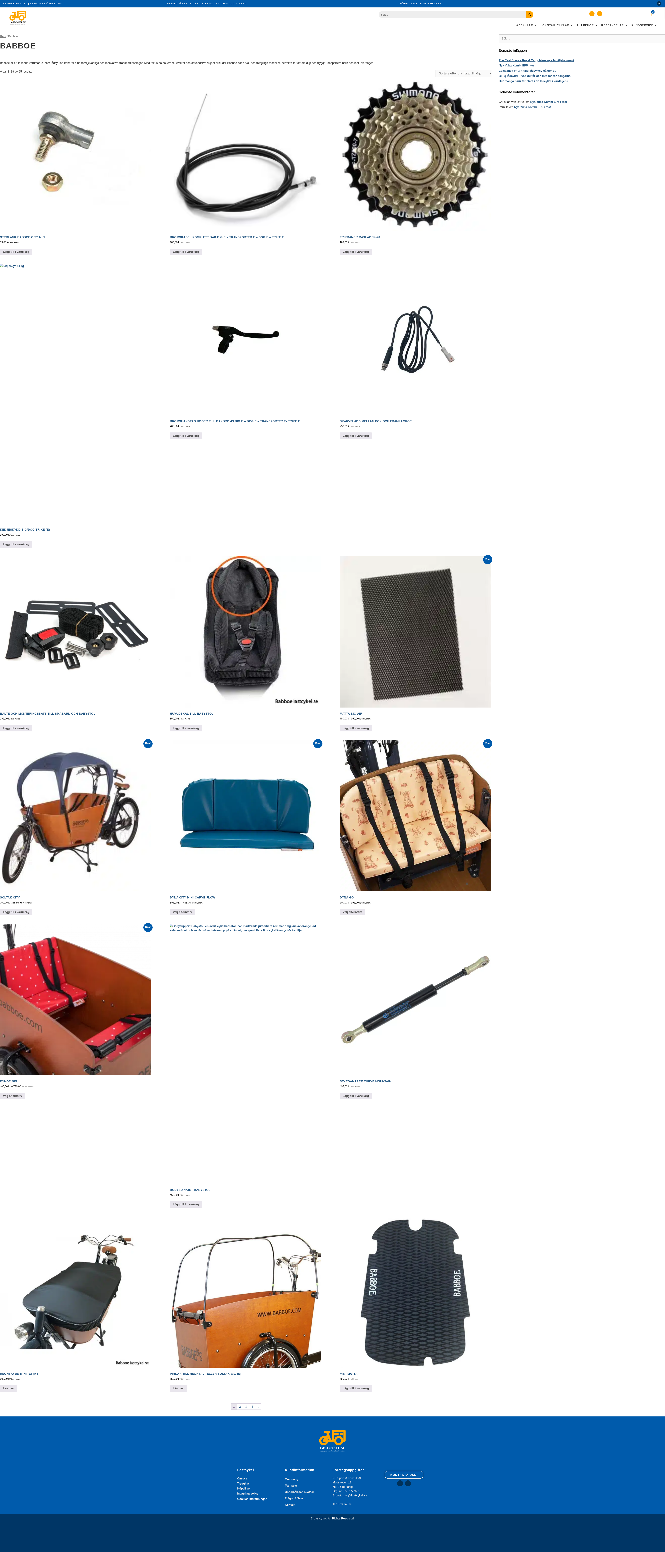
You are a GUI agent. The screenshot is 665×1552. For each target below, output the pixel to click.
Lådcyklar (524, 25)
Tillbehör (585, 25)
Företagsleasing (413, 3)
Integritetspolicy (247, 1493)
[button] (592, 13)
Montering (291, 1479)
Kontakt (290, 1504)
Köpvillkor (244, 1488)
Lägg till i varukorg (16, 251)
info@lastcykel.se (355, 1495)
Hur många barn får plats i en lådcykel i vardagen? (533, 81)
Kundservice (642, 25)
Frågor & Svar (294, 1498)
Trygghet (243, 1483)
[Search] (529, 14)
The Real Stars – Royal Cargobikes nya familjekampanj (536, 60)
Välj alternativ (182, 912)
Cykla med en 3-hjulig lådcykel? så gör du (527, 70)
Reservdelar (612, 25)
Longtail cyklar (554, 25)
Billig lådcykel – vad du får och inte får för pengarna (534, 76)
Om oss (242, 1478)
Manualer (291, 1485)
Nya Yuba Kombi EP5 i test (517, 65)
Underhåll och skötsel (299, 1492)
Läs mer (8, 1388)
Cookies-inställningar (252, 1499)
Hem (3, 36)
